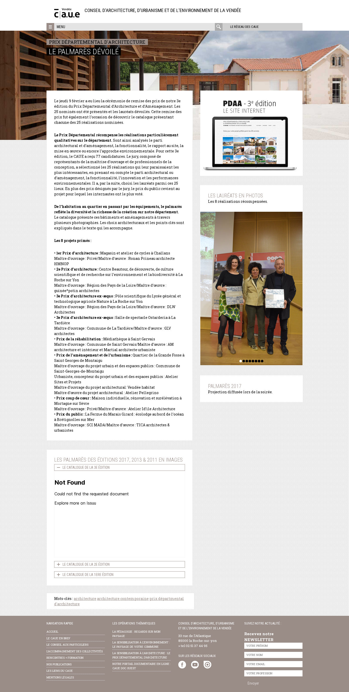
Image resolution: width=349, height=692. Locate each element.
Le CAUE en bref (58, 638)
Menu (61, 27)
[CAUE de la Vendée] (67, 17)
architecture (85, 598)
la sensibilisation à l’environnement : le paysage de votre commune (141, 644)
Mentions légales (60, 677)
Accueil (52, 631)
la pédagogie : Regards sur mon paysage (136, 634)
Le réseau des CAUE (244, 27)
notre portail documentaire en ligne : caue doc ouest (141, 666)
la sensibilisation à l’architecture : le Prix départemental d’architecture (141, 655)
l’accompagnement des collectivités (74, 651)
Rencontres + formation (65, 658)
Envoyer (253, 683)
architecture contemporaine (123, 598)
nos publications (59, 664)
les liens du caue (59, 671)
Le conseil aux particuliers (67, 644)
